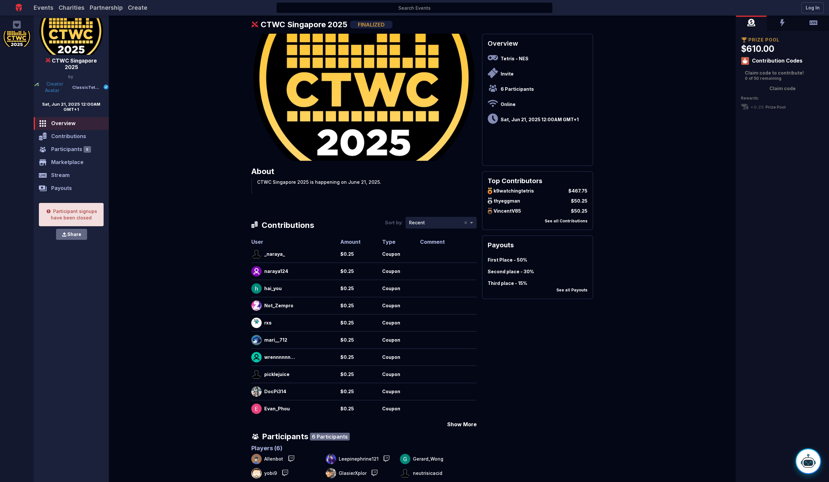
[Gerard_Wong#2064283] (405, 459)
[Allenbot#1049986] (256, 459)
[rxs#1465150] (256, 323)
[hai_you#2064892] (256, 288)
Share (74, 234)
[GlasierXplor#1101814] (331, 473)
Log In (813, 7)
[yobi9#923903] (256, 473)
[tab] (751, 23)
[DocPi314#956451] (256, 391)
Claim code (782, 88)
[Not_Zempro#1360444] (256, 305)
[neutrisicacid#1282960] (405, 473)
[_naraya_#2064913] (256, 254)
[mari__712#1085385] (256, 340)
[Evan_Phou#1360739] (256, 409)
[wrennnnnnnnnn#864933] (256, 357)
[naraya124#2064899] (256, 271)
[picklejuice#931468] (256, 374)
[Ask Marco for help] (808, 461)
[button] (751, 23)
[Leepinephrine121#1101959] (331, 459)
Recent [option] (417, 222)
